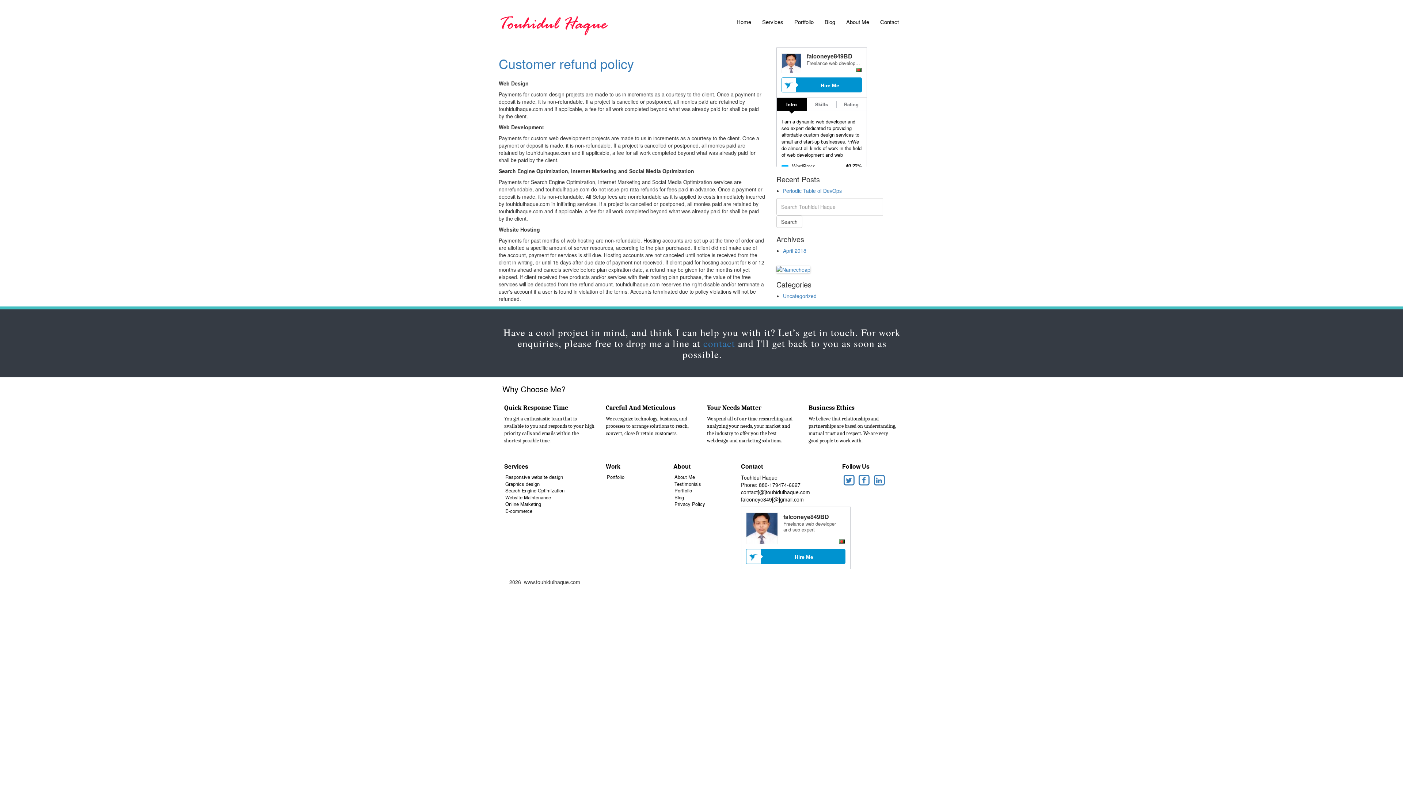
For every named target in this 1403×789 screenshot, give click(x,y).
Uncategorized (800, 296)
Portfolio (804, 22)
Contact (889, 22)
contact (719, 343)
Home (744, 22)
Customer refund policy (566, 63)
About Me (857, 22)
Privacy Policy (689, 503)
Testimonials (687, 483)
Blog (830, 22)
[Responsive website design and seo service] (553, 23)
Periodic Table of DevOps (812, 190)
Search (789, 221)
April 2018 (794, 250)
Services (772, 22)
